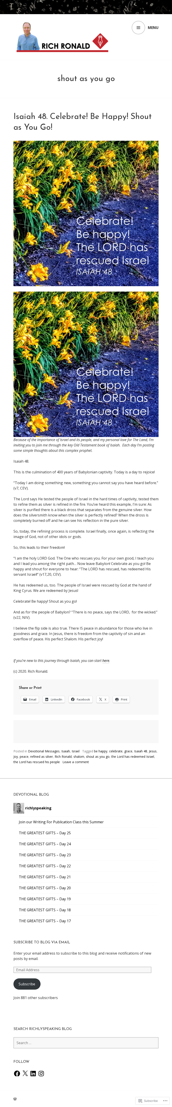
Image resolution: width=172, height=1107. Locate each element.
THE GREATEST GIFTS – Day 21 (45, 876)
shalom (78, 756)
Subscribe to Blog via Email (41, 942)
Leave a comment (75, 762)
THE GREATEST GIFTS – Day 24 (45, 843)
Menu (153, 27)
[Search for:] (86, 1042)
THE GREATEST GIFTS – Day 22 (45, 865)
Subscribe (27, 984)
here (105, 660)
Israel (76, 751)
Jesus (153, 751)
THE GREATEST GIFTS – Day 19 (45, 898)
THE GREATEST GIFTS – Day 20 (45, 887)
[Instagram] (41, 1073)
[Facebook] (17, 1073)
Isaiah (65, 751)
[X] (25, 1073)
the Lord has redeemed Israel (132, 756)
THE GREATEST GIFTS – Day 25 (45, 832)
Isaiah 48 (140, 751)
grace (128, 751)
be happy (100, 751)
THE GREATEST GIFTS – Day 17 (45, 920)
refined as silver (41, 756)
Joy (15, 756)
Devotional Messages (44, 751)
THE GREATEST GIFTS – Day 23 (45, 854)
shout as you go (98, 756)
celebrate (116, 751)
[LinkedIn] (33, 1073)
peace (24, 756)
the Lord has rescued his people (36, 762)
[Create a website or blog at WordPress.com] (15, 1098)
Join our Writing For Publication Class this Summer (61, 821)
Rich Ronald (63, 756)
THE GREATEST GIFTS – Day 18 (45, 909)
